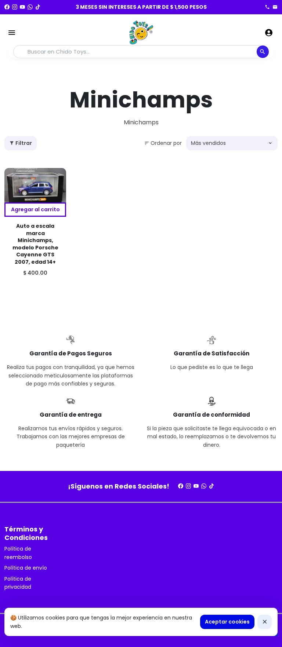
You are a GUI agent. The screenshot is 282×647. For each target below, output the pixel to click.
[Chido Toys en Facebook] (7, 7)
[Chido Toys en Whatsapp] (30, 7)
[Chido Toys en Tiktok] (37, 7)
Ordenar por (163, 143)
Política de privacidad (17, 583)
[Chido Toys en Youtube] (22, 7)
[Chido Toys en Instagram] (14, 7)
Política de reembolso (18, 552)
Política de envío (25, 567)
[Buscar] (263, 51)
